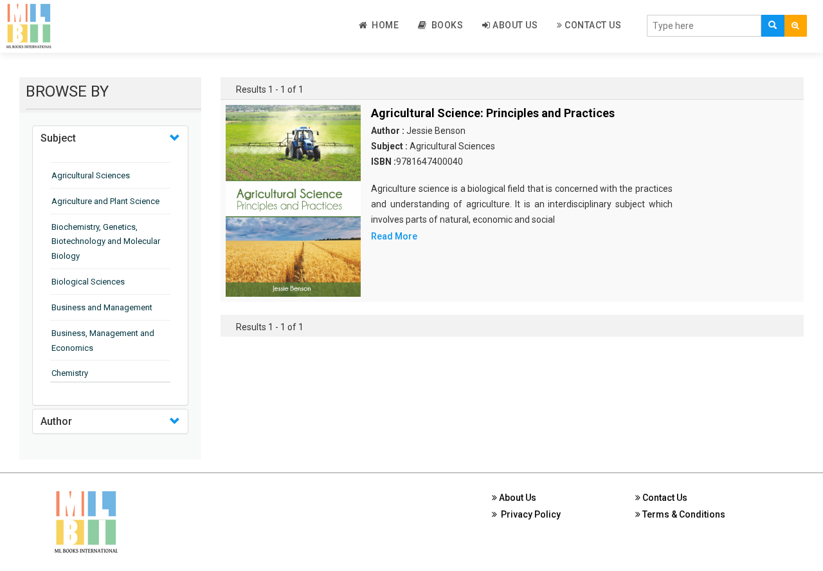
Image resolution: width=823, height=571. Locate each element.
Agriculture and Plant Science (105, 201)
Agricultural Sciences (90, 175)
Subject (58, 138)
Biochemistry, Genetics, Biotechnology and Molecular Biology (105, 241)
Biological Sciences (88, 281)
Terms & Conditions (682, 514)
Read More (394, 236)
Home (383, 25)
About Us (514, 25)
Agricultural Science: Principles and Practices (493, 113)
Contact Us (592, 25)
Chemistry (69, 373)
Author (56, 421)
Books (445, 25)
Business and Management (101, 307)
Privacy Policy (529, 514)
